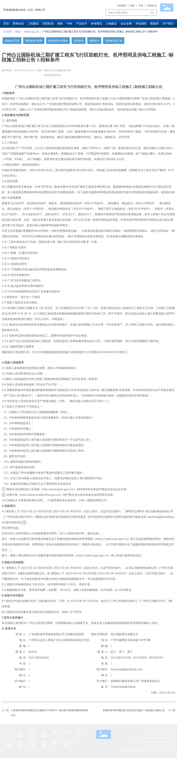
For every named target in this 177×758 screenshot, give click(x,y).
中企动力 (165, 746)
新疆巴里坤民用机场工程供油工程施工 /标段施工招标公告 (134, 710)
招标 (132, 5)
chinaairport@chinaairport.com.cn (157, 737)
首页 (8, 732)
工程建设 (121, 5)
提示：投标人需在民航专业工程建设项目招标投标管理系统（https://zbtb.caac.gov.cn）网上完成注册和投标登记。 (73, 555)
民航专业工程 (31, 31)
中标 (140, 5)
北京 (171, 746)
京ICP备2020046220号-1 (161, 750)
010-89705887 (166, 732)
